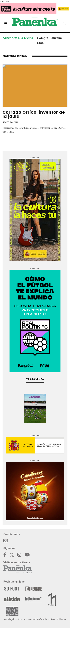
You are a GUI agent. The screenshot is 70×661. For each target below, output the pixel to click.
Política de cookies (46, 619)
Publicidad (61, 619)
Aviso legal (8, 619)
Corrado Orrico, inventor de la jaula (34, 114)
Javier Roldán (10, 122)
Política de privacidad (25, 619)
